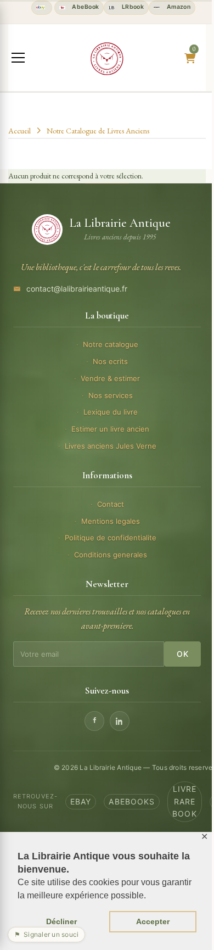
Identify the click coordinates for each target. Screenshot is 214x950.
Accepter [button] (153, 921)
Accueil (19, 131)
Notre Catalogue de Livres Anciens (98, 131)
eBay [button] (80, 801)
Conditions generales (110, 554)
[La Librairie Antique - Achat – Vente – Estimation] (107, 58)
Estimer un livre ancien (110, 428)
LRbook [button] (132, 6)
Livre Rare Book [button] (184, 801)
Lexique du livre (110, 411)
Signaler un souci (46, 934)
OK (182, 653)
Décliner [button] (61, 921)
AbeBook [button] (84, 6)
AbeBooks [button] (132, 801)
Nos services (110, 395)
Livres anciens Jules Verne (110, 446)
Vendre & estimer (110, 378)
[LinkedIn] (119, 721)
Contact (110, 504)
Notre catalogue (110, 344)
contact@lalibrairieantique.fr (76, 288)
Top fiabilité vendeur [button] (41, 8)
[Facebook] (94, 721)
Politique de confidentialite (110, 537)
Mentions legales (110, 521)
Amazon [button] (177, 6)
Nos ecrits (110, 361)
